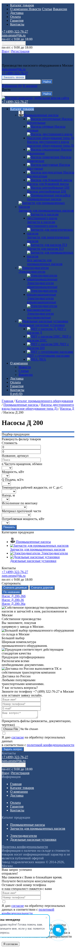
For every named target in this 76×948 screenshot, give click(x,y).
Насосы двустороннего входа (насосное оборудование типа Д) (38, 406)
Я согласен (10, 944)
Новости (35, 9)
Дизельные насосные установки (42, 325)
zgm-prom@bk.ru (14, 35)
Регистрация (20, 51)
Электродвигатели (32, 271)
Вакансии (60, 9)
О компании (19, 9)
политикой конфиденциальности (50, 745)
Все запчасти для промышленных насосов (44, 262)
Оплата (15, 16)
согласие (17, 737)
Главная (8, 401)
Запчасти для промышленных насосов (46, 210)
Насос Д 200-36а (13, 603)
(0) (16, 394)
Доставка (16, 13)
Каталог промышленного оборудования (44, 401)
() (12, 86)
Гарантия (16, 20)
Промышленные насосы (41, 115)
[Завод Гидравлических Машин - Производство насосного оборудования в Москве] (29, 61)
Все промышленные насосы (49, 197)
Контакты (17, 24)
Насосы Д (67, 408)
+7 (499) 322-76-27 (15, 31)
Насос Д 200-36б (14, 596)
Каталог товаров (22, 5)
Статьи (47, 9)
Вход (5, 51)
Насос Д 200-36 (13, 600)
